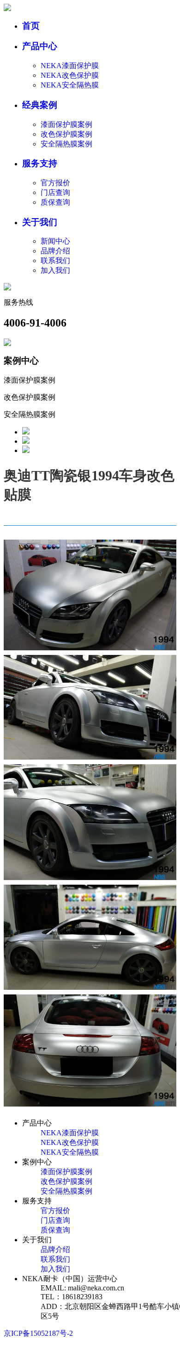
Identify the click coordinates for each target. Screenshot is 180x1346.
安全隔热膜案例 (66, 144)
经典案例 (39, 105)
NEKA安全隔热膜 (70, 85)
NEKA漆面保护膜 (70, 65)
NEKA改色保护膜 (70, 75)
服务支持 (39, 163)
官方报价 (55, 183)
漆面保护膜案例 (66, 124)
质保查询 (55, 202)
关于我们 (39, 222)
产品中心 (39, 46)
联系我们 (55, 260)
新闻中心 (55, 241)
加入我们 (55, 270)
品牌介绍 (55, 251)
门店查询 (55, 192)
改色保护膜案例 (66, 134)
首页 (31, 26)
